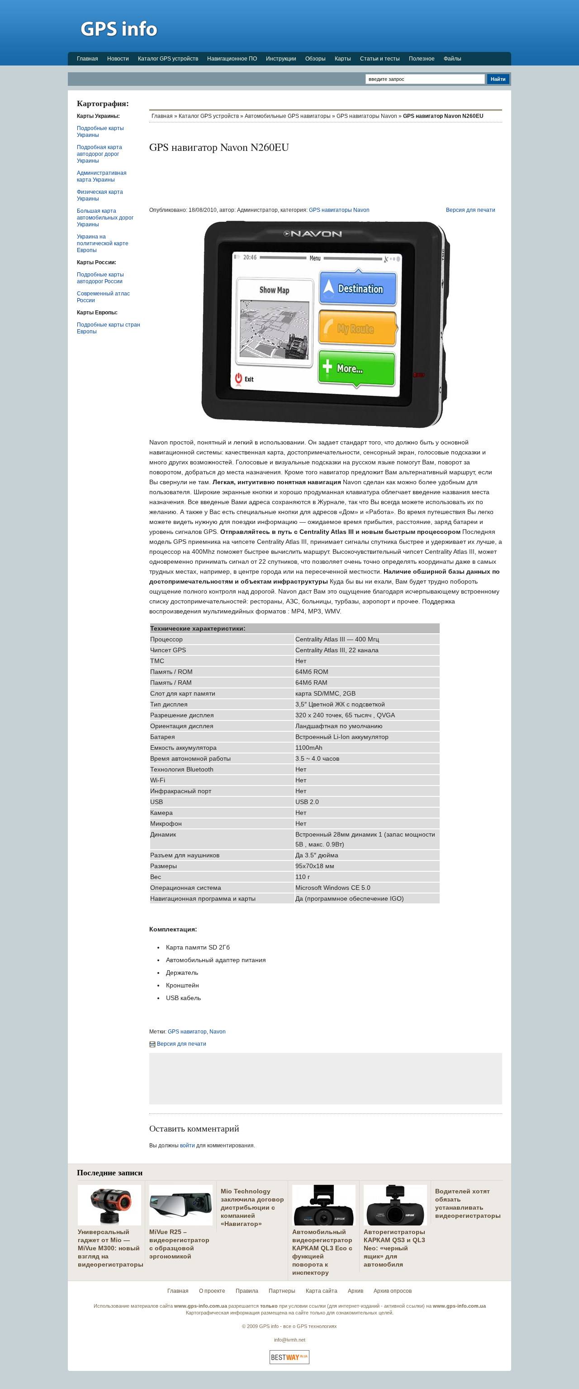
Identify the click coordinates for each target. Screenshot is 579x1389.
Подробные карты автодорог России (100, 278)
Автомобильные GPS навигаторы (288, 116)
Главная (87, 59)
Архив (355, 1291)
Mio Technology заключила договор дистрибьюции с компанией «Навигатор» (252, 1207)
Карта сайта (321, 1291)
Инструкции (281, 59)
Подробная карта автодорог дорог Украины (99, 154)
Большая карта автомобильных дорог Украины (105, 218)
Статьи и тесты (380, 59)
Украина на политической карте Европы (102, 243)
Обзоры (315, 59)
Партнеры (282, 1291)
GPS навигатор (187, 1032)
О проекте (212, 1291)
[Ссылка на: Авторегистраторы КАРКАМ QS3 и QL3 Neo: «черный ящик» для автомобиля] (395, 1222)
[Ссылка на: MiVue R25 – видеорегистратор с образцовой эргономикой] (181, 1222)
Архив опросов (393, 1291)
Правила (247, 1291)
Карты (343, 59)
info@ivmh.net (289, 1339)
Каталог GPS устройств (168, 59)
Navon (217, 1032)
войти (187, 1145)
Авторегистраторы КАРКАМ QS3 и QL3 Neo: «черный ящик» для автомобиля (394, 1248)
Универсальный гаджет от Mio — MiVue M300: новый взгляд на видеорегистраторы (110, 1248)
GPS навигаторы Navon (367, 116)
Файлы (452, 59)
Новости (118, 59)
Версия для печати (470, 210)
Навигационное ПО (232, 59)
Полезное (422, 59)
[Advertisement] (346, 25)
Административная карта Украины (102, 176)
